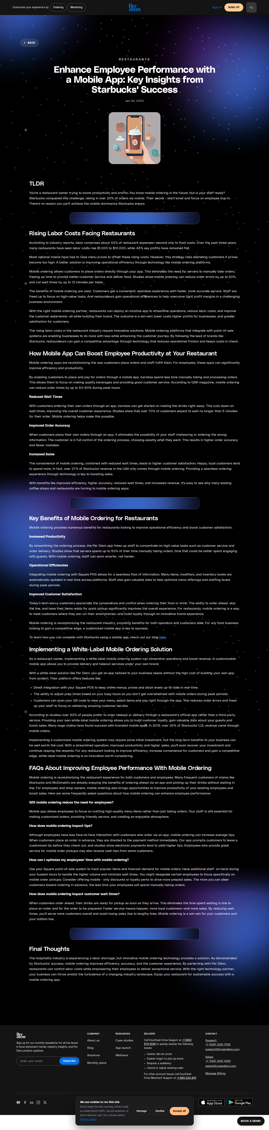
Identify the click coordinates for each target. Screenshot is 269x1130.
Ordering (58, 7)
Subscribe (69, 1061)
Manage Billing (215, 1073)
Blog (90, 1047)
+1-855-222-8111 (186, 1078)
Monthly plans (96, 1062)
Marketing (76, 7)
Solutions (93, 1055)
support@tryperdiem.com (222, 1049)
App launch (123, 1047)
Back (31, 43)
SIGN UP (234, 7)
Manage (142, 1111)
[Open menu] (251, 7)
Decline (159, 1111)
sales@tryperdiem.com (220, 1066)
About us (93, 1040)
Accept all (179, 1111)
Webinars (122, 1055)
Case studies (124, 1040)
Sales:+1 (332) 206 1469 (218, 1059)
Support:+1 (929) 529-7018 (218, 1042)
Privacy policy (88, 1119)
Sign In (216, 7)
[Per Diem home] (134, 7)
